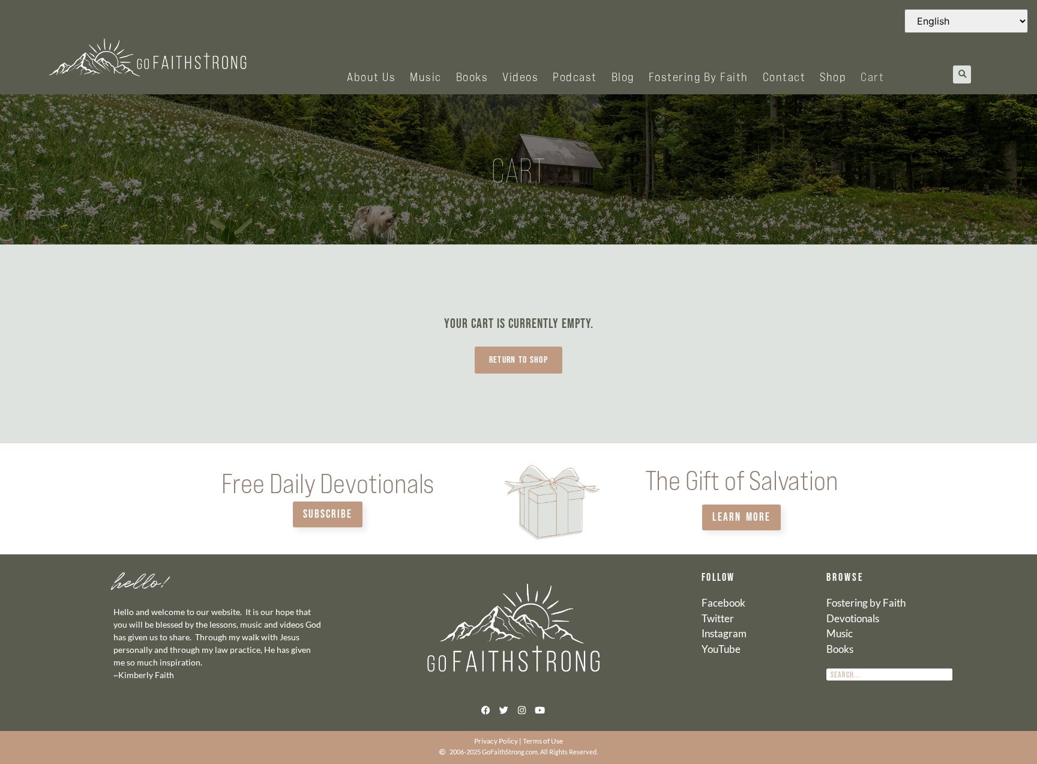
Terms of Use (543, 740)
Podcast (575, 76)
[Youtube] (540, 710)
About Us (371, 76)
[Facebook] (485, 710)
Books (472, 76)
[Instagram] (521, 710)
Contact (784, 76)
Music (426, 76)
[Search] (946, 674)
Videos (520, 76)
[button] (962, 74)
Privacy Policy (496, 740)
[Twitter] (503, 710)
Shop (833, 76)
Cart (872, 76)
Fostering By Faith (698, 76)
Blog (623, 76)
